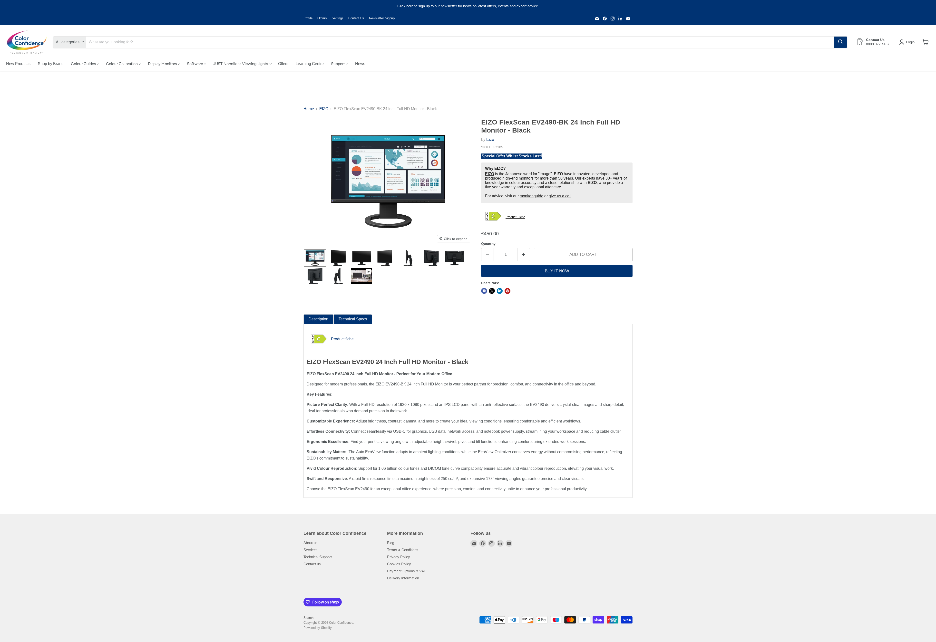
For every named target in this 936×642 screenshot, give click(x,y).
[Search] (840, 42)
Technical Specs (353, 319)
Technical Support (317, 557)
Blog (390, 543)
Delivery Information (403, 578)
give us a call (560, 196)
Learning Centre (310, 63)
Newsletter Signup (382, 18)
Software (195, 63)
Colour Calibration (122, 63)
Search (308, 618)
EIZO (323, 109)
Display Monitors (163, 63)
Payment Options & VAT (406, 571)
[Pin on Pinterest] (507, 291)
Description (318, 319)
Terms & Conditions (402, 550)
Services (310, 550)
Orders (322, 18)
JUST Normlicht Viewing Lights (241, 63)
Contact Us (356, 18)
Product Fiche (515, 217)
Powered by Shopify (317, 628)
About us (310, 543)
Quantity (488, 244)
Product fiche (342, 339)
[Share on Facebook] (484, 291)
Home (308, 109)
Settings (337, 18)
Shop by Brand (51, 63)
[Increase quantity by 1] (523, 254)
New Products (18, 63)
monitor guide (531, 196)
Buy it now (557, 271)
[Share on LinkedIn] (500, 291)
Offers (283, 63)
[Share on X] (492, 291)
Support (338, 63)
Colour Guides (84, 63)
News (360, 63)
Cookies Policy (399, 564)
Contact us (312, 564)
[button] (907, 42)
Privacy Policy (398, 557)
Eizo (490, 139)
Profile (307, 18)
